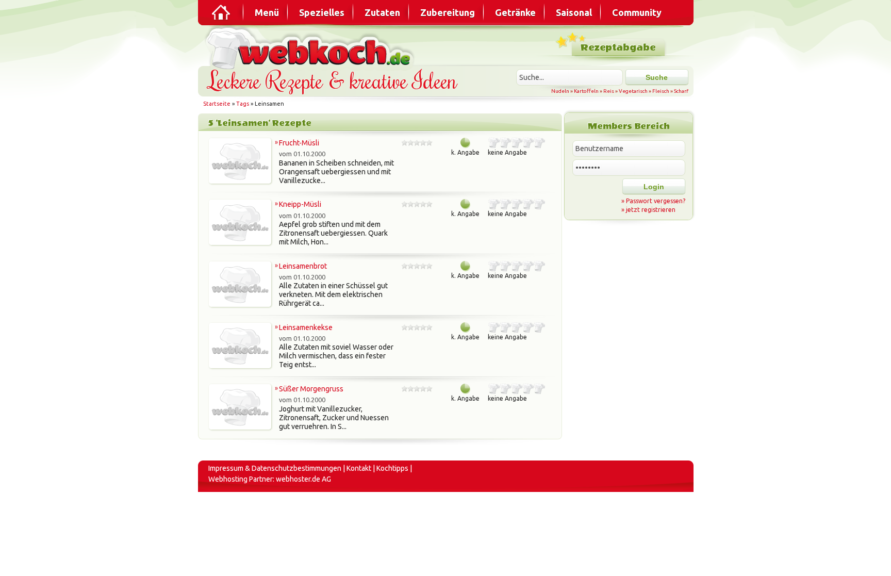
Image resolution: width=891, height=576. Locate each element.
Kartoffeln (586, 91)
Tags (242, 104)
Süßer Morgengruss (311, 389)
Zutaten (382, 12)
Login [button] (654, 187)
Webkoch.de (311, 47)
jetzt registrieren (650, 209)
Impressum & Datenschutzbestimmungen (274, 468)
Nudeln (560, 91)
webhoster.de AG (303, 479)
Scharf (681, 91)
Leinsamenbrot (303, 266)
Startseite (216, 104)
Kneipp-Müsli (300, 204)
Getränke (515, 12)
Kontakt (358, 468)
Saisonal (574, 12)
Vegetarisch (633, 91)
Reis (608, 91)
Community (637, 12)
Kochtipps (392, 468)
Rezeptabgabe (618, 47)
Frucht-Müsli (299, 143)
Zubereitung (447, 12)
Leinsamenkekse (306, 327)
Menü (267, 12)
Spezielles (321, 12)
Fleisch (660, 91)
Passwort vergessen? (655, 201)
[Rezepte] (222, 12)
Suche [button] (657, 77)
